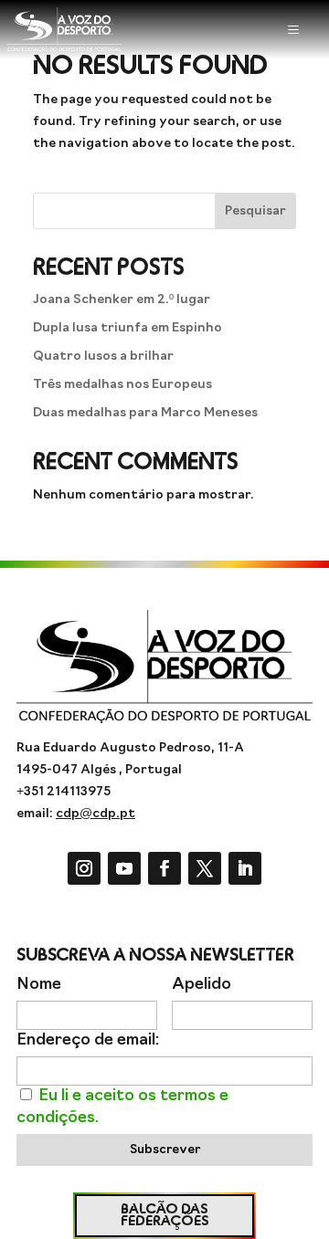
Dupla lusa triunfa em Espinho (127, 328)
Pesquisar (255, 211)
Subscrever (165, 1150)
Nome (38, 984)
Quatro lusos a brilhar (103, 356)
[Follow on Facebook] (164, 868)
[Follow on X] (204, 868)
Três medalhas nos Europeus (122, 385)
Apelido (201, 984)
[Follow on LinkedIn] (244, 868)
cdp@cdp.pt (95, 814)
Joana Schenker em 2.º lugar (121, 300)
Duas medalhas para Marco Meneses (145, 413)
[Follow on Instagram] (84, 868)
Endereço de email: (87, 1040)
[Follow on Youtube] (124, 868)
